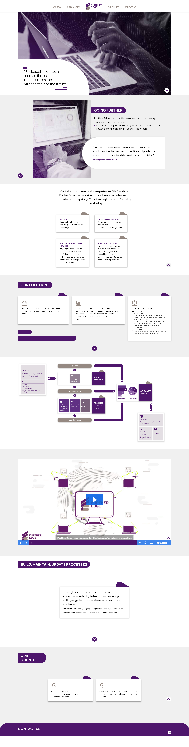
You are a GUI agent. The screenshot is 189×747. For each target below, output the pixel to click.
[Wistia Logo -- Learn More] (162, 542)
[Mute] (140, 542)
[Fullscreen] (151, 542)
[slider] (83, 542)
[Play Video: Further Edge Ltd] (94, 499)
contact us (130, 7)
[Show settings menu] (145, 542)
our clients (113, 7)
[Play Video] (21, 542)
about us (57, 7)
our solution (73, 7)
